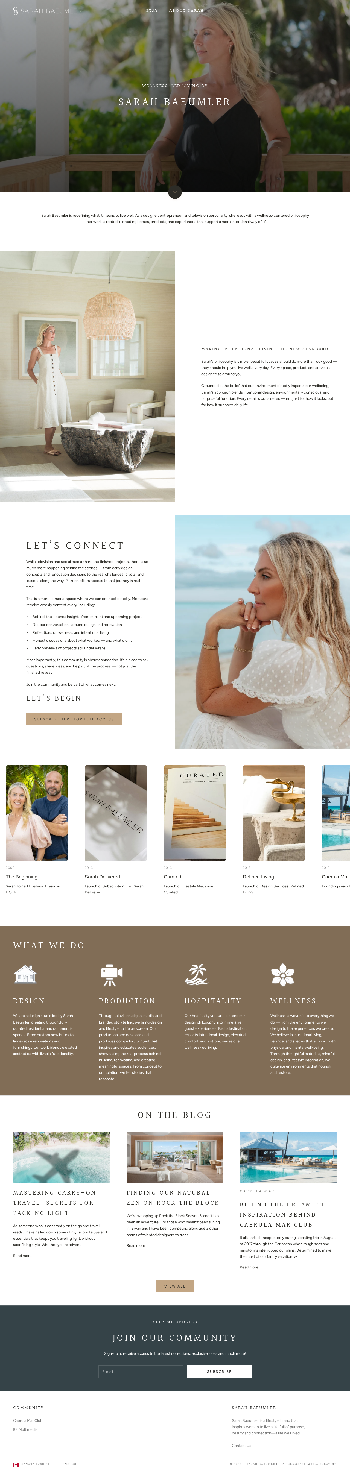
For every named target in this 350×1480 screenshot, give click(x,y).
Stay (152, 10)
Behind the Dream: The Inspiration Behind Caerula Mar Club (285, 1215)
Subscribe (219, 1372)
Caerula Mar (257, 1191)
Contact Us (241, 1445)
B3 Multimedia (25, 1429)
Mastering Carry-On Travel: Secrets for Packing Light (54, 1203)
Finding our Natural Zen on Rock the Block (173, 1198)
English (70, 1464)
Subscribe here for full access (74, 719)
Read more (22, 1255)
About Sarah (186, 10)
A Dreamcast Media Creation (309, 1464)
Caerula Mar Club (27, 1420)
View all (175, 1286)
